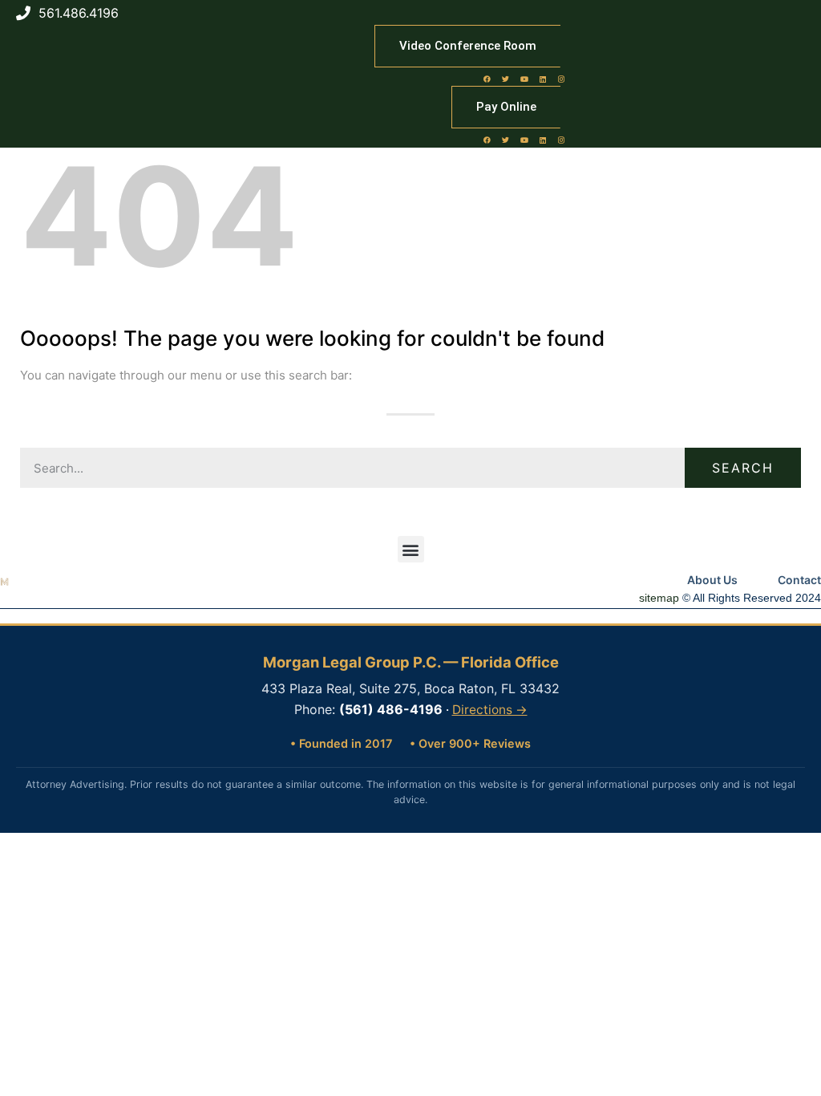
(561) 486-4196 (391, 709)
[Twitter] (506, 78)
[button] (411, 549)
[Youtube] (524, 78)
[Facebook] (487, 78)
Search (743, 468)
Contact (799, 580)
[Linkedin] (543, 78)
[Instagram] (561, 78)
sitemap (659, 597)
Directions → (490, 709)
